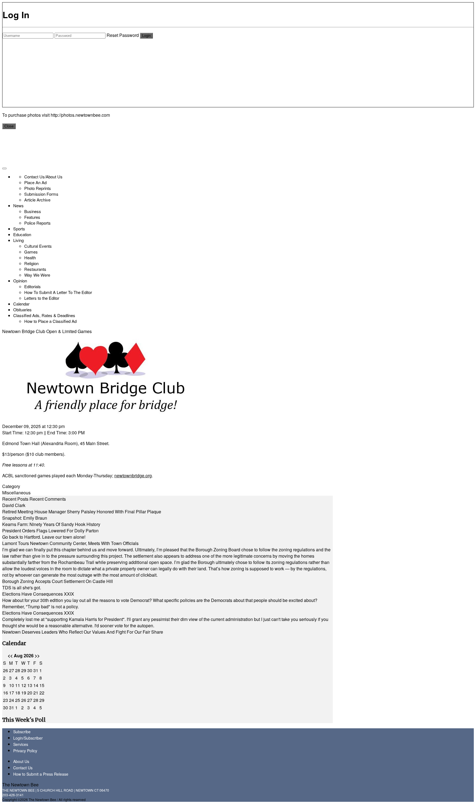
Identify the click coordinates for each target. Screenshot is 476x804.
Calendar (21, 304)
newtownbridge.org (133, 475)
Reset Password (123, 35)
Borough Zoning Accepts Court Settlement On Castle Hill (57, 581)
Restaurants (35, 269)
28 (17, 670)
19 (23, 692)
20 (29, 692)
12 (23, 685)
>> (37, 655)
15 (41, 685)
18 (17, 692)
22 (41, 692)
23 (5, 700)
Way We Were (37, 275)
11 (17, 685)
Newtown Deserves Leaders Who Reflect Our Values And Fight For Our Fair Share (82, 632)
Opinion (20, 281)
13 (29, 685)
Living (18, 240)
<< (10, 655)
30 (29, 670)
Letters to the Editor (41, 298)
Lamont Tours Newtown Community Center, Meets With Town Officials (70, 543)
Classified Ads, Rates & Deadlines (44, 315)
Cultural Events (38, 246)
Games (31, 252)
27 (11, 670)
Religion (31, 263)
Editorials (32, 286)
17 (11, 692)
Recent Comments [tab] (47, 499)
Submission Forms (41, 194)
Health (30, 257)
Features (32, 217)
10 (11, 685)
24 (11, 700)
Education (22, 234)
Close (8, 126)
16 (5, 692)
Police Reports (37, 223)
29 (23, 670)
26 (5, 670)
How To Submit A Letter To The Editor (58, 292)
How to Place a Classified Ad (50, 321)
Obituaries (22, 309)
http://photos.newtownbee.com (80, 115)
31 (35, 670)
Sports (19, 228)
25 (17, 700)
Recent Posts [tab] (15, 499)
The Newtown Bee (20, 784)
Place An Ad (35, 182)
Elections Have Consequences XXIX (38, 594)
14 (35, 685)
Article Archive (37, 200)
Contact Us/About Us (43, 176)
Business (32, 211)
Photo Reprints (37, 188)
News (18, 205)
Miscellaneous (16, 492)
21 (35, 692)
